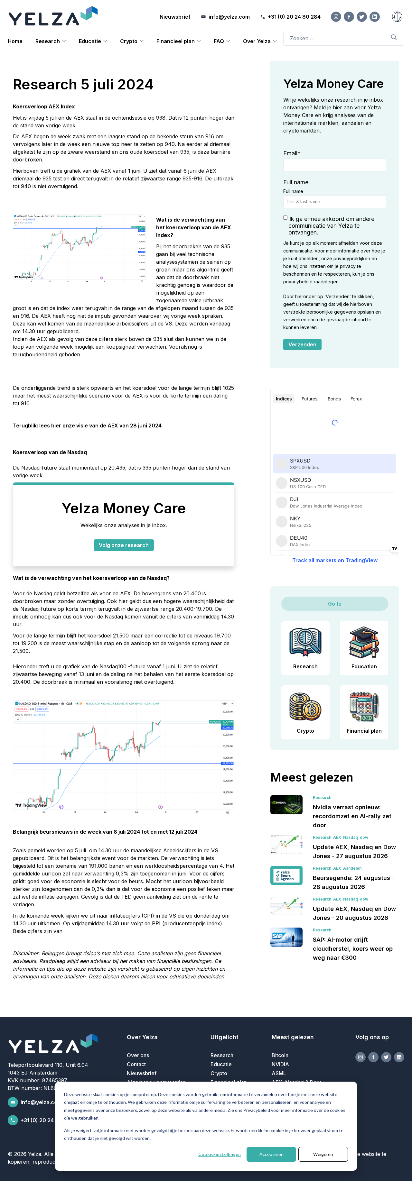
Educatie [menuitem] (221, 1064)
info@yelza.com (41, 1102)
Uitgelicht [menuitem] (225, 1037)
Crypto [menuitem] (219, 1073)
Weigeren (323, 1154)
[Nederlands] (397, 16)
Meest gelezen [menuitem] (293, 1037)
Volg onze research (124, 545)
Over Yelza (257, 41)
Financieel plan (175, 41)
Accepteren (271, 1154)
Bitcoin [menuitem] (280, 1055)
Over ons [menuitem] (138, 1055)
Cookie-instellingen (219, 1154)
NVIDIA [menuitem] (280, 1064)
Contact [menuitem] (136, 1064)
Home (15, 41)
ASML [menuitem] (279, 1073)
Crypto (128, 41)
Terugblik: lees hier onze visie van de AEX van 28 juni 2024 (87, 425)
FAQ (219, 41)
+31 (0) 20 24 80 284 (47, 1120)
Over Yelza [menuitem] (142, 1037)
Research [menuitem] (222, 1055)
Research (47, 41)
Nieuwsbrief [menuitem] (141, 1073)
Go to (335, 603)
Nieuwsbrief (175, 17)
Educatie (90, 41)
